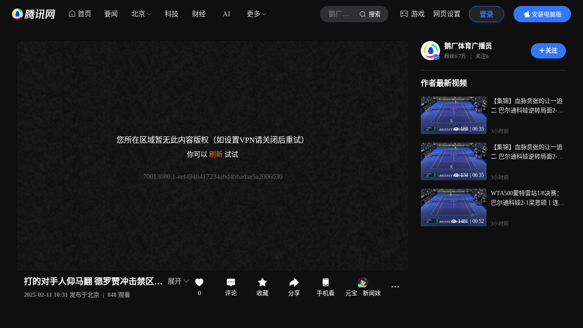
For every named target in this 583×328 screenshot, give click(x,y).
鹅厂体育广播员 (468, 46)
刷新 (216, 154)
